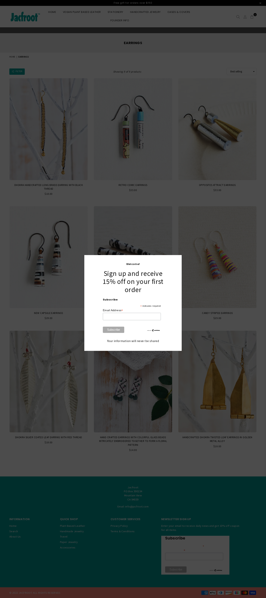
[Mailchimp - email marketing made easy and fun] (153, 330)
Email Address (113, 310)
